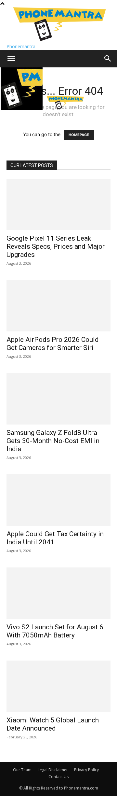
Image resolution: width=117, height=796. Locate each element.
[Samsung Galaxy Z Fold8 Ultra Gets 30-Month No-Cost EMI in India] (58, 399)
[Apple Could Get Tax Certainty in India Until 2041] (58, 500)
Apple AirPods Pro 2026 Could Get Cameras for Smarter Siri (52, 344)
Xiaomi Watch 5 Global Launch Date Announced (52, 724)
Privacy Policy (86, 770)
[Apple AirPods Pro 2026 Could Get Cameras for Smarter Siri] (58, 305)
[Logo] (22, 108)
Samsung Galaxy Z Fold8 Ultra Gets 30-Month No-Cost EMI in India (52, 441)
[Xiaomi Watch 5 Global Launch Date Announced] (58, 686)
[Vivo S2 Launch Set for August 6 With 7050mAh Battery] (58, 593)
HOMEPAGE (79, 135)
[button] (11, 58)
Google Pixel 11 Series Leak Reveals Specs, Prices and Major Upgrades (55, 246)
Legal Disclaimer (53, 770)
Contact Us (58, 776)
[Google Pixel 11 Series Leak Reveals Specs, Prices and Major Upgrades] (58, 204)
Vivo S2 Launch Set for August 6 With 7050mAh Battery (54, 631)
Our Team (22, 770)
